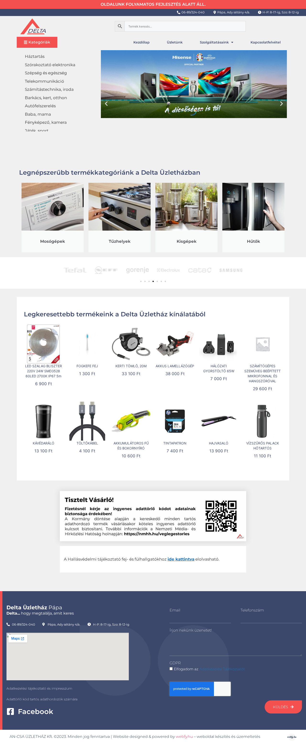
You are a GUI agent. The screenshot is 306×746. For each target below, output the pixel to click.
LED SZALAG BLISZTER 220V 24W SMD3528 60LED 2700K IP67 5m (43, 371)
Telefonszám (252, 610)
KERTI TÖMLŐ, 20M (131, 366)
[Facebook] (10, 711)
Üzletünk (175, 42)
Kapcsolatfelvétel (266, 42)
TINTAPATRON (174, 443)
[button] (106, 103)
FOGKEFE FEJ (87, 366)
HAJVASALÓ (218, 443)
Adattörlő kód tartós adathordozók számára (41, 699)
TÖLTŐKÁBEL (87, 443)
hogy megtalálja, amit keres (40, 613)
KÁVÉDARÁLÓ (43, 443)
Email (174, 610)
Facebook (35, 711)
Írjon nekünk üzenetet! (190, 630)
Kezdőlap (141, 42)
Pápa (34, 607)
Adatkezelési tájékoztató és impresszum (39, 688)
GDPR (175, 663)
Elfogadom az (210, 669)
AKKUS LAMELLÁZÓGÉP (175, 366)
